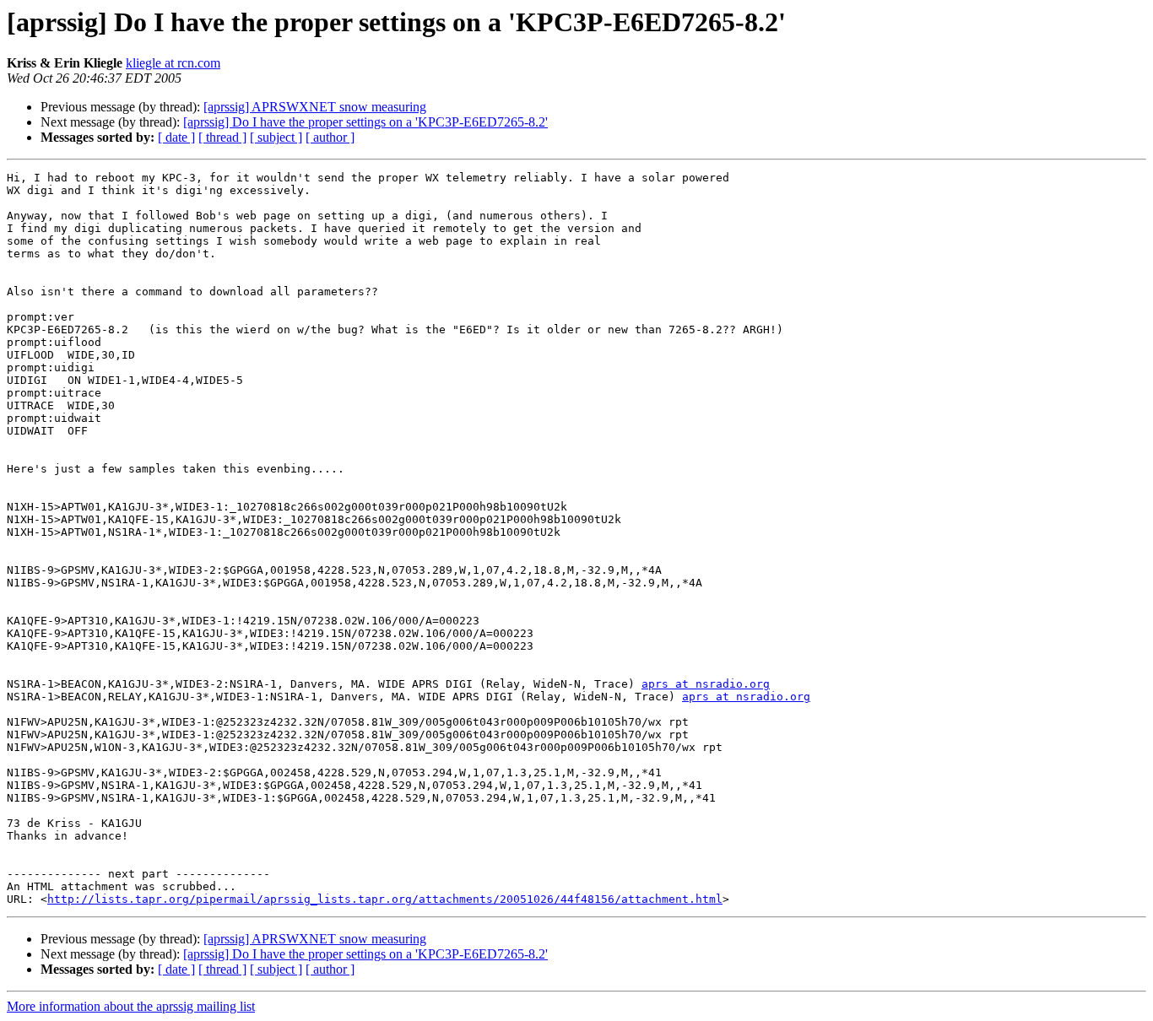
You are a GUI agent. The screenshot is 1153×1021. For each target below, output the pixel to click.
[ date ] (176, 137)
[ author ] (330, 137)
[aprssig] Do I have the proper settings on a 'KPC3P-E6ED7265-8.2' (365, 122)
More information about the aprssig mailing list (131, 1006)
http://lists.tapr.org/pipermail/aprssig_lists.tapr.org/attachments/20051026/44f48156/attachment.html (385, 899)
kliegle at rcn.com (173, 63)
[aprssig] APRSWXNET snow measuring (314, 107)
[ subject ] (276, 137)
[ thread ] (222, 137)
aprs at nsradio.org (705, 684)
